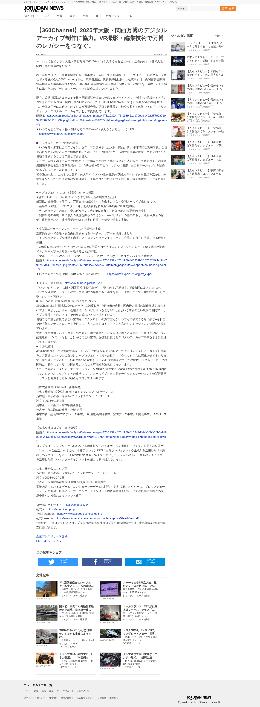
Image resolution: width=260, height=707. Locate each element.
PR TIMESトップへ (48, 540)
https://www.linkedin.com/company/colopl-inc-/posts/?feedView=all (97, 518)
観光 (72, 15)
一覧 (129, 15)
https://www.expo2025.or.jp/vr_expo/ (61, 133)
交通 (59, 15)
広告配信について (85, 698)
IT (97, 15)
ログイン (182, 8)
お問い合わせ (67, 698)
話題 (85, 15)
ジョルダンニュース (52, 8)
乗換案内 (113, 698)
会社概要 (101, 698)
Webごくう (112, 15)
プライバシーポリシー (34, 698)
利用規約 (53, 698)
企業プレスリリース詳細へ (53, 536)
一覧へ (219, 35)
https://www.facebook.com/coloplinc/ (80, 513)
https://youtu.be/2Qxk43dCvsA (83, 283)
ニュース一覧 (83, 691)
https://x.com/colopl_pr (62, 509)
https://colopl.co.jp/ (76, 504)
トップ (45, 15)
